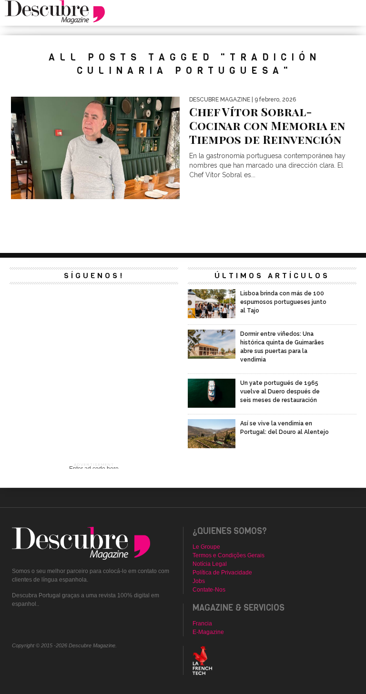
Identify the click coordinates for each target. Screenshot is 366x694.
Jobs (199, 581)
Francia (202, 623)
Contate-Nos (209, 589)
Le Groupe (206, 546)
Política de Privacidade (222, 572)
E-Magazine (208, 632)
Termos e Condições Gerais (228, 555)
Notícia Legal (210, 564)
